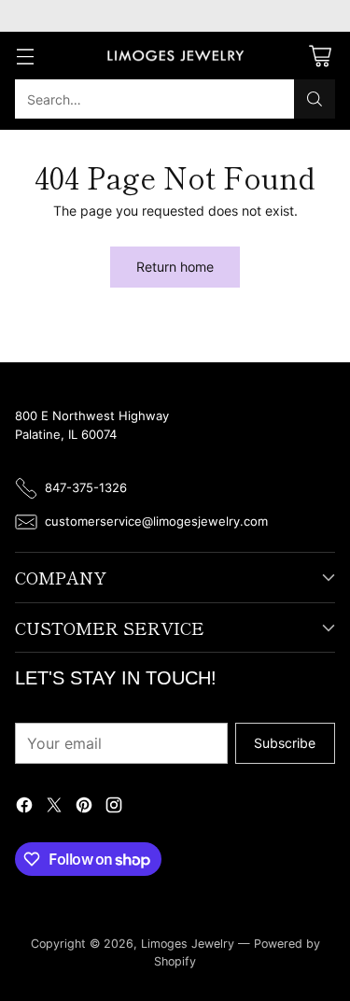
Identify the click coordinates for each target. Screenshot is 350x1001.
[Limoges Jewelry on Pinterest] (84, 807)
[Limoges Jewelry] (175, 56)
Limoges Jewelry (187, 944)
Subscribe (284, 743)
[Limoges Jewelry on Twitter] (54, 807)
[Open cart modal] (320, 55)
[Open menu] (25, 55)
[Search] (314, 99)
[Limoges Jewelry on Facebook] (24, 807)
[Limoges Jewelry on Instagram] (114, 807)
